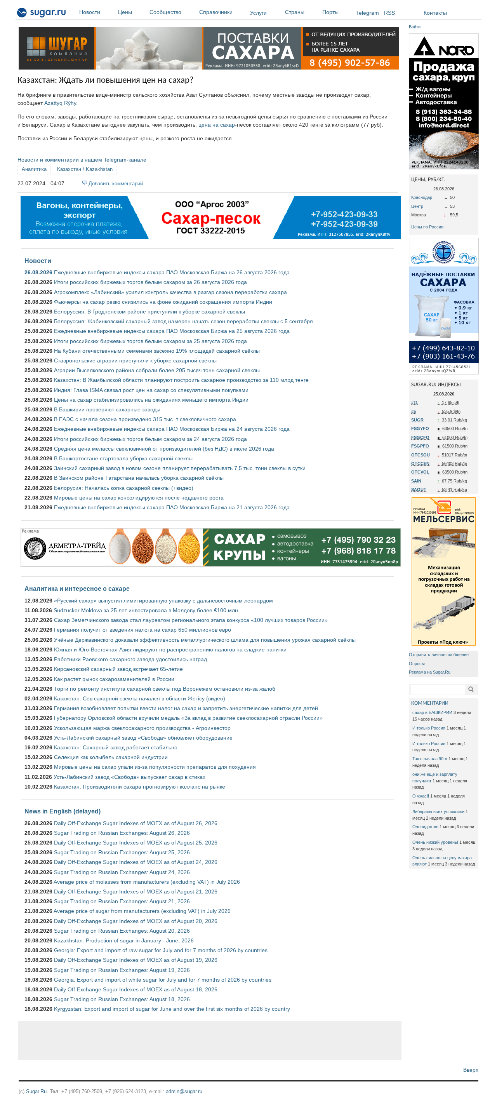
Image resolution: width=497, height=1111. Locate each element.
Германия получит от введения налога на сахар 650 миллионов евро (142, 630)
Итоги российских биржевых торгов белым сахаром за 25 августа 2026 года (150, 341)
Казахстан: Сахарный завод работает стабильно (115, 747)
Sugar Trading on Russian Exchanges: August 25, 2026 (122, 852)
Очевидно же (425, 826)
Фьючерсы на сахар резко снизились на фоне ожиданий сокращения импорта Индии (163, 302)
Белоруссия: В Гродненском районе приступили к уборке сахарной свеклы (149, 311)
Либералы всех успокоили (438, 811)
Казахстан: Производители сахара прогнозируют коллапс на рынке (139, 787)
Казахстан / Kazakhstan (85, 169)
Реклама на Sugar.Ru (429, 672)
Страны (294, 12)
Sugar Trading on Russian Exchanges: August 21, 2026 (122, 901)
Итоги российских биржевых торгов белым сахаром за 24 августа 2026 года (150, 439)
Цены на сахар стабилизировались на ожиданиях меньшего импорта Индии (151, 400)
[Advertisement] (210, 1040)
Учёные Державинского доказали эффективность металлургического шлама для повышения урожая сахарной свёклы (205, 640)
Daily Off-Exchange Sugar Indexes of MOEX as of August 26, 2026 (135, 823)
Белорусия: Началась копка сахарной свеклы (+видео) (123, 488)
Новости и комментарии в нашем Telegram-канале (81, 160)
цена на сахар (216, 125)
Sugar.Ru (36, 1091)
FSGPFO (420, 446)
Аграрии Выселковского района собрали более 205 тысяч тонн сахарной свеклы (157, 370)
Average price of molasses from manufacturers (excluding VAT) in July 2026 (147, 882)
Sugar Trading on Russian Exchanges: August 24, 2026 (122, 872)
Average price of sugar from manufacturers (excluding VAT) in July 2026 (142, 911)
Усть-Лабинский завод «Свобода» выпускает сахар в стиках (129, 777)
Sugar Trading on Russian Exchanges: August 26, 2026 (122, 833)
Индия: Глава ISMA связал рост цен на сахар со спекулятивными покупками (151, 390)
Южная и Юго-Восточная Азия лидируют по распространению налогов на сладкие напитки (170, 649)
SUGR (417, 420)
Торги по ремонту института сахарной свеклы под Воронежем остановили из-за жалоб (164, 689)
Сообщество (165, 12)
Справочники (216, 12)
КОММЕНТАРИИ (429, 703)
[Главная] (42, 14)
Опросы (417, 663)
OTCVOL (420, 472)
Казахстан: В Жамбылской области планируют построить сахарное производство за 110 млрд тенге (181, 380)
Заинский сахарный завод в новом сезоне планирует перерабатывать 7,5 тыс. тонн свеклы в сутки (180, 468)
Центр (417, 206)
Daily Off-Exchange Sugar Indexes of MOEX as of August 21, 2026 (135, 891)
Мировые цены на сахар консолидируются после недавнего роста (139, 498)
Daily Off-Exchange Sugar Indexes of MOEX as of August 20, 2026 (135, 921)
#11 (414, 402)
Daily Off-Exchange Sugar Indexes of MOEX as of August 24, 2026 (135, 862)
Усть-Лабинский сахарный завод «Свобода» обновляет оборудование (143, 738)
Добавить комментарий (116, 183)
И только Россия (428, 728)
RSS (389, 13)
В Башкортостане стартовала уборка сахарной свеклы (123, 458)
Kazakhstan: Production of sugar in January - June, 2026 (124, 940)
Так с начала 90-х (429, 758)
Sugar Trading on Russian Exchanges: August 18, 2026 (122, 999)
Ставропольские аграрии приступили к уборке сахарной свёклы (135, 360)
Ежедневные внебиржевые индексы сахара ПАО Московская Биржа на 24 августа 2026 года (172, 429)
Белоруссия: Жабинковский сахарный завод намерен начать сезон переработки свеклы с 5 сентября (183, 321)
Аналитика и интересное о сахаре (77, 588)
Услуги (258, 13)
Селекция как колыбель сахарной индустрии (111, 757)
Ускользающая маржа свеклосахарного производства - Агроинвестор (142, 728)
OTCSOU (420, 455)
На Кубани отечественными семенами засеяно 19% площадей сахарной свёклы (157, 351)
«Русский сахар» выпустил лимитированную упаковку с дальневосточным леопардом (163, 600)
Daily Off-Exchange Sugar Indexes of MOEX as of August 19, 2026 (135, 960)
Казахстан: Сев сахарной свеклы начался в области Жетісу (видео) (139, 698)
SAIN (416, 481)
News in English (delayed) (62, 811)
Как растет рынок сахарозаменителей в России (114, 679)
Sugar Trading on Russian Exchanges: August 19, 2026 (122, 970)
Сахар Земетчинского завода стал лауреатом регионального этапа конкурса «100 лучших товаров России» (191, 620)
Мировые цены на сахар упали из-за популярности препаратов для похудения (155, 767)
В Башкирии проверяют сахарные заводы (107, 409)
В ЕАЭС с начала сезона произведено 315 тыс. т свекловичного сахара (145, 419)
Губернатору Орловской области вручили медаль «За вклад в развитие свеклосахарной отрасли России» (188, 718)
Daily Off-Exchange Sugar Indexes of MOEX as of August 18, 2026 (135, 989)
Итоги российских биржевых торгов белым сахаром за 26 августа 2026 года (150, 282)
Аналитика (34, 169)
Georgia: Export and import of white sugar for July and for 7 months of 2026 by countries (162, 980)
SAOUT (418, 489)
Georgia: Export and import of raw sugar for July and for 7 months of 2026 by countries (161, 950)
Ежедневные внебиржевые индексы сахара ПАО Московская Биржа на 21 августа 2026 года (172, 507)
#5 (413, 411)
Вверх (470, 1070)
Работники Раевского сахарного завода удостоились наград (130, 659)
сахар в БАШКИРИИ (432, 712)
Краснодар (421, 197)
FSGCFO (420, 437)
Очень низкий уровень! (435, 842)
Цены (125, 12)
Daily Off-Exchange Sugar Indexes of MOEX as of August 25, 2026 (135, 842)
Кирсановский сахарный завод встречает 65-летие (118, 669)
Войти (415, 26)
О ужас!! (420, 796)
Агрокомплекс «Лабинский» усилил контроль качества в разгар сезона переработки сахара (170, 292)
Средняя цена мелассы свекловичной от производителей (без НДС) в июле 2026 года (164, 449)
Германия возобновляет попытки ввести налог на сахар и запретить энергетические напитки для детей (186, 708)
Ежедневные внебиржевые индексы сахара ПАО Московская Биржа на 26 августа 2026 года (172, 272)
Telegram (367, 13)
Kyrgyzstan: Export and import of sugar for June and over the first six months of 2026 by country (172, 1009)
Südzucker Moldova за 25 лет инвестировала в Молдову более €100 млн (146, 610)
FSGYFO (420, 428)
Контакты (435, 13)
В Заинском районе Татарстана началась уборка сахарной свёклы (139, 478)
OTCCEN (420, 463)
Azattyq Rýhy (60, 103)
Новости (89, 12)
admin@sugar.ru (184, 1091)
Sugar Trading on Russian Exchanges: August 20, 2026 (122, 931)
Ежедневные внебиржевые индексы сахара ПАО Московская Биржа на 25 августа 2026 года (172, 331)
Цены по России (427, 227)
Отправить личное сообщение (439, 654)
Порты (330, 12)
